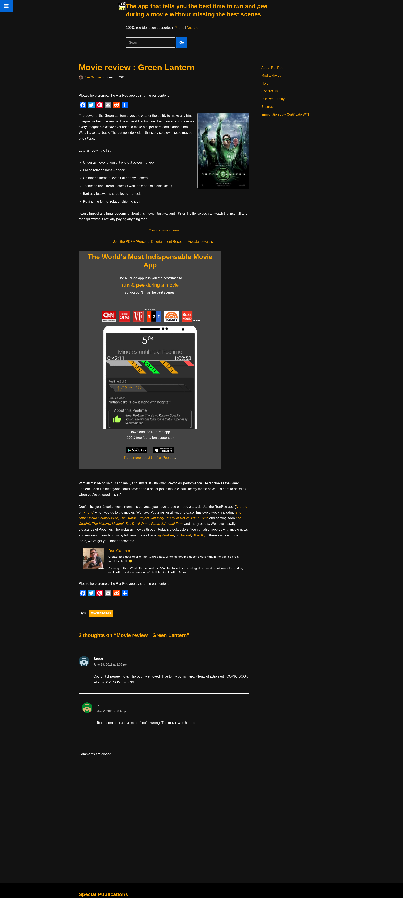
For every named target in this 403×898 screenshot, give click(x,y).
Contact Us (269, 91)
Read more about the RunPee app (149, 457)
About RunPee (272, 67)
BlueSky (199, 535)
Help (264, 83)
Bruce (98, 659)
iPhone (179, 27)
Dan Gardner (93, 77)
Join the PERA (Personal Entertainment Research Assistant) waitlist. (164, 241)
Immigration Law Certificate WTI (285, 114)
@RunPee (166, 535)
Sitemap (267, 107)
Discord (185, 535)
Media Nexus (271, 75)
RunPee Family (273, 99)
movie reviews (101, 613)
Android (192, 27)
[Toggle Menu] (6, 6)
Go (181, 42)
